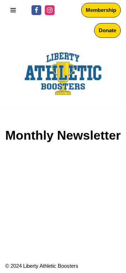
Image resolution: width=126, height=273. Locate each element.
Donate (107, 30)
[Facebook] (36, 10)
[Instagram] (50, 10)
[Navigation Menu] (13, 10)
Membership (101, 10)
